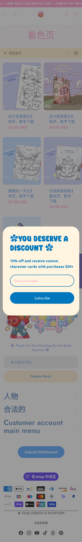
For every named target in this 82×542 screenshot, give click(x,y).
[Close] (73, 231)
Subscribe (42, 298)
